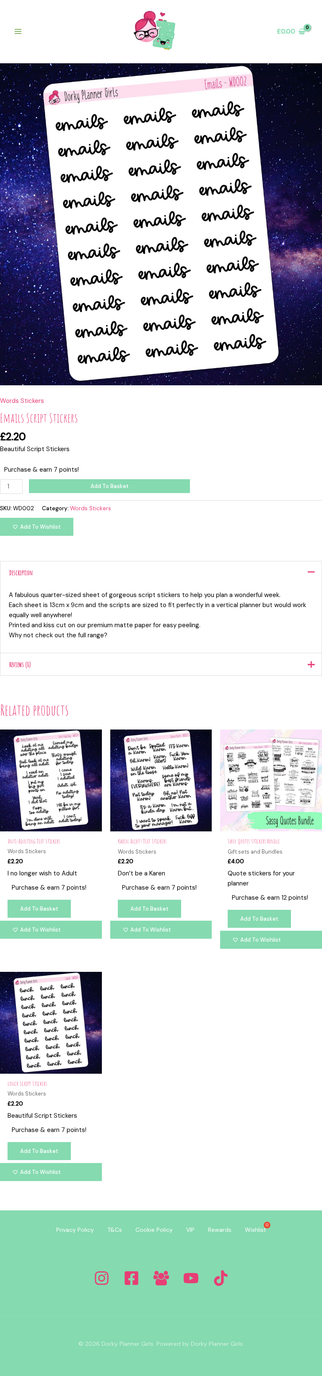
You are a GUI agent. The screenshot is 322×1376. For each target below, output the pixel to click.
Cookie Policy (154, 1229)
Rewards (219, 1229)
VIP (190, 1229)
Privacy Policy (75, 1229)
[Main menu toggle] (17, 31)
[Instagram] (101, 1278)
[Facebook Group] (161, 1278)
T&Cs (114, 1229)
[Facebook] (131, 1278)
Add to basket (110, 486)
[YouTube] (191, 1278)
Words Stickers (22, 401)
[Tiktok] (221, 1278)
